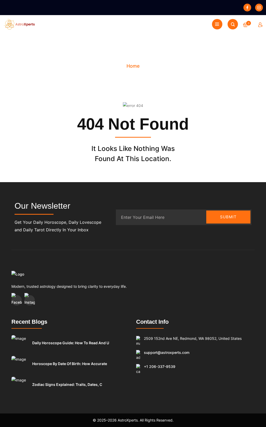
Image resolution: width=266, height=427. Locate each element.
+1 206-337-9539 (159, 366)
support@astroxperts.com (166, 352)
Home (133, 66)
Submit (228, 216)
